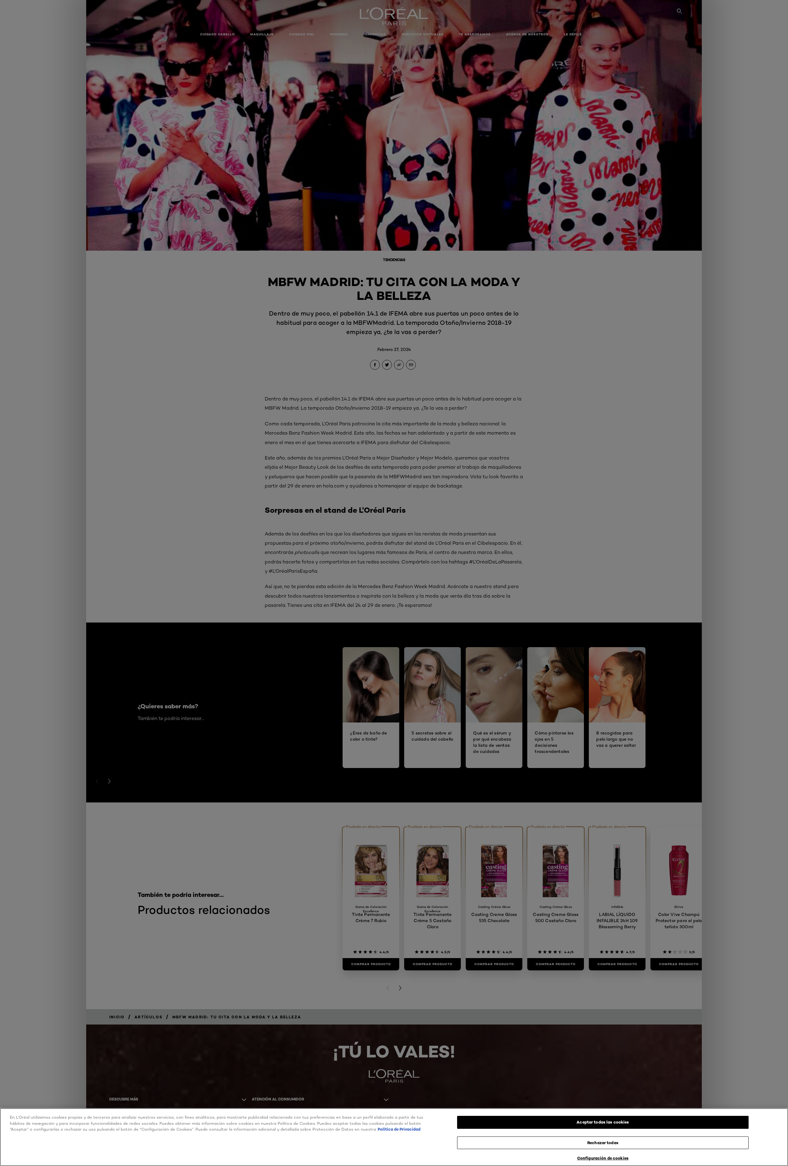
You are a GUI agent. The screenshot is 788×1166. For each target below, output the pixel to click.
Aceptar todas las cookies (603, 1122)
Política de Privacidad (399, 1129)
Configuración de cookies (603, 1158)
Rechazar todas (602, 1142)
